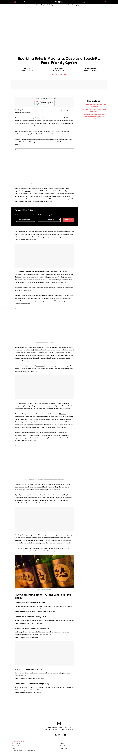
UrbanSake (62, 414)
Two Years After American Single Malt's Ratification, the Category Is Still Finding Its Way (94, 116)
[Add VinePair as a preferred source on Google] (45, 103)
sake (34, 131)
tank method (40, 366)
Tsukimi (28, 637)
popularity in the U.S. (50, 131)
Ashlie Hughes (27, 70)
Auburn (28, 623)
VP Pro (84, 2)
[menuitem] (15, 2)
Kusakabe (29, 678)
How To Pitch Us (64, 746)
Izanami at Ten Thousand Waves (36, 612)
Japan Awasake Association (25, 277)
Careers (14, 748)
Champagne (65, 121)
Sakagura (27, 191)
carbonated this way (21, 361)
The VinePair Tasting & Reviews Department (23, 750)
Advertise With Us (16, 746)
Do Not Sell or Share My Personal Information (59, 729)
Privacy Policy (63, 748)
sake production (26, 347)
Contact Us (63, 743)
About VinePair (16, 743)
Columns (25, 1)
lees (48, 406)
